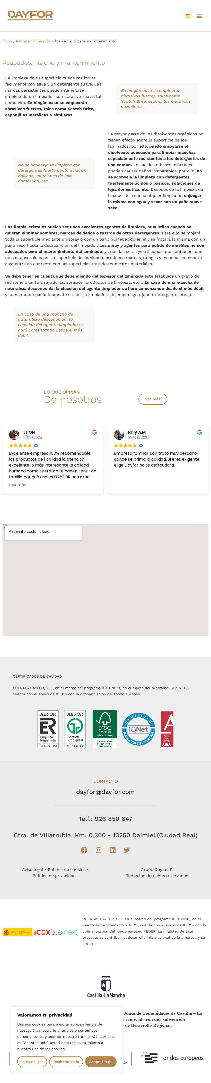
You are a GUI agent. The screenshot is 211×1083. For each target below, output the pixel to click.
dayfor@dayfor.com (105, 791)
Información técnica (33, 41)
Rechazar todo (66, 1062)
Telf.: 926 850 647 (105, 818)
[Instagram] (98, 849)
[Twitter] (126, 849)
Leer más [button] (17, 484)
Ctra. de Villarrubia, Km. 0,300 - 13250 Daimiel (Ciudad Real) (106, 835)
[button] (199, 16)
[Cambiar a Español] (188, 15)
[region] (67, 1039)
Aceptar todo (100, 1062)
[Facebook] (84, 849)
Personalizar (32, 1062)
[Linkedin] (112, 849)
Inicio (7, 41)
